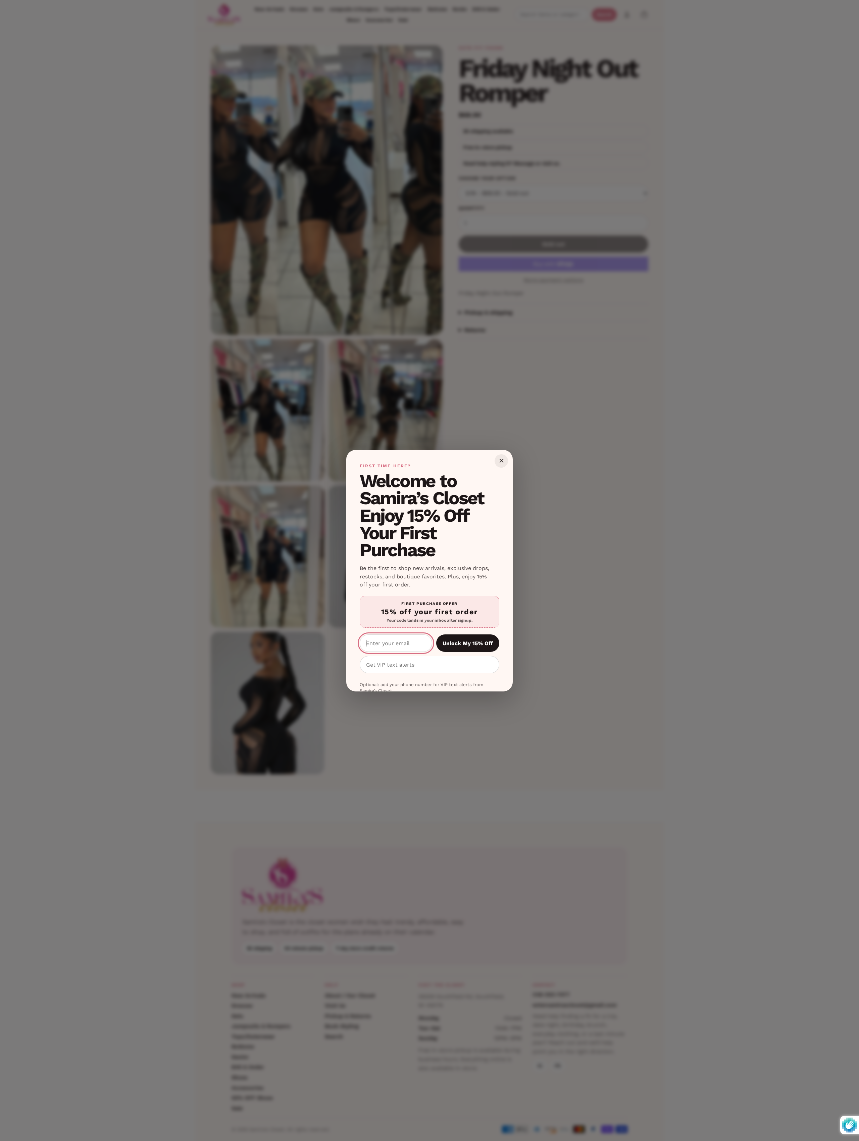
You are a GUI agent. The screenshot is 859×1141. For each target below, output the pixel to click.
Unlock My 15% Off (468, 643)
